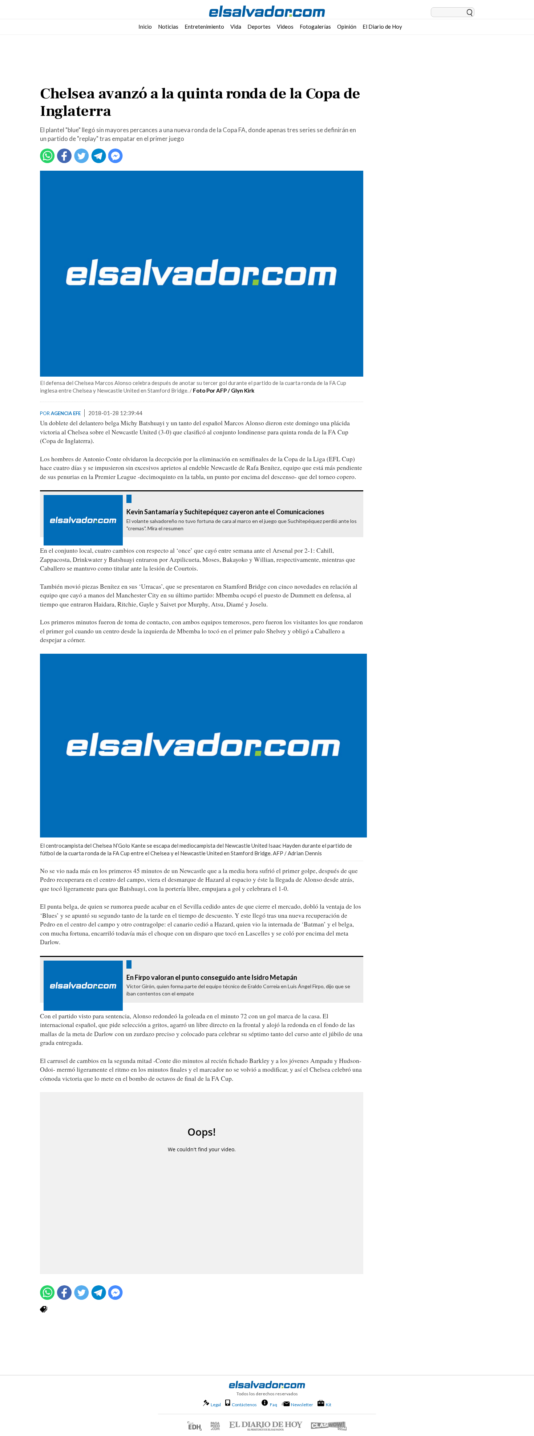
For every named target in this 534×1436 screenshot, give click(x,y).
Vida (235, 26)
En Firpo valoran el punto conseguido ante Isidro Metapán (211, 977)
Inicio (145, 26)
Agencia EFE (66, 413)
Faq (273, 1404)
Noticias (168, 26)
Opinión (346, 26)
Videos (285, 26)
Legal (216, 1404)
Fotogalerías (315, 26)
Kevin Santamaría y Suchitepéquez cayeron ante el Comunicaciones (225, 512)
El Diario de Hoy (382, 26)
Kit (328, 1404)
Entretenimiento (204, 26)
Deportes (259, 26)
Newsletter (302, 1404)
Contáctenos (244, 1404)
